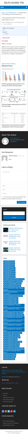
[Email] (14, 411)
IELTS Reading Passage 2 (11, 300)
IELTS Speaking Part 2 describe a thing (13, 329)
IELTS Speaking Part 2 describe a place (13, 325)
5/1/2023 (6, 33)
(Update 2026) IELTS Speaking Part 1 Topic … (15, 235)
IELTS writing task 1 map (10, 339)
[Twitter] (9, 411)
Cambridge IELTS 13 (9, 270)
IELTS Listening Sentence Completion (11, 292)
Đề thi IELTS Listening (10, 354)
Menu (2, 7)
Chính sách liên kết (8, 401)
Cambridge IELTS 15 (9, 274)
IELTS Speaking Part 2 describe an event (13, 318)
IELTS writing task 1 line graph (12, 337)
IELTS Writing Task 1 (11, 12)
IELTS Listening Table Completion (13, 296)
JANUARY (4, 32)
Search (5, 209)
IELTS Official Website (9, 421)
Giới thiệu (5, 393)
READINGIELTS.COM (8, 425)
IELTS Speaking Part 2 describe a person (13, 321)
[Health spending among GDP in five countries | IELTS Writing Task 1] (14, 75)
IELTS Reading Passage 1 (11, 298)
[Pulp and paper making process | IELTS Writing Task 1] (14, 95)
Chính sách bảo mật (8, 399)
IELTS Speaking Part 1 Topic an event (12, 305)
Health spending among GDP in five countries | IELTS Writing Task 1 (13, 84)
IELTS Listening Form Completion (13, 281)
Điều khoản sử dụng (8, 397)
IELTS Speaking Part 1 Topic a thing (13, 312)
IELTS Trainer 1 (8, 333)
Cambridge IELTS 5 (9, 261)
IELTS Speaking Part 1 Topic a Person (12, 309)
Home (3, 12)
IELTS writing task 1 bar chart (11, 335)
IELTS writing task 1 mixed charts (12, 341)
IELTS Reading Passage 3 (11, 302)
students (21, 348)
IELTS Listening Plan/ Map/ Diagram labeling (14, 288)
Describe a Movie (8, 279)
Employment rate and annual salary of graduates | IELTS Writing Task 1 (13, 126)
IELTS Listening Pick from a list (12, 285)
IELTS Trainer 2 (17, 333)
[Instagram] (6, 411)
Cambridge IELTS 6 (9, 263)
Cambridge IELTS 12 (9, 268)
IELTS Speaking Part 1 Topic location (13, 315)
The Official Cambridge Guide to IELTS (12, 351)
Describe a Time (19, 279)
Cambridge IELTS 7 (9, 266)
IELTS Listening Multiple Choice (12, 283)
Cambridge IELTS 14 (9, 272)
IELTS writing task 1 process (11, 346)
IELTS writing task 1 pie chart (11, 344)
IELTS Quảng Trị (14, 2)
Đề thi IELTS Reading (9, 356)
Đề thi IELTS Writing (10, 63)
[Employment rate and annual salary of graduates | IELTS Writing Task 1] (14, 116)
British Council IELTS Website (11, 423)
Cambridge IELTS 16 (9, 277)
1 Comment (8, 24)
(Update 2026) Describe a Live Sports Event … (16, 229)
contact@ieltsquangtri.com (13, 376)
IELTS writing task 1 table (10, 348)
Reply (10, 159)
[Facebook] (3, 411)
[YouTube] (11, 411)
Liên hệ (5, 395)
